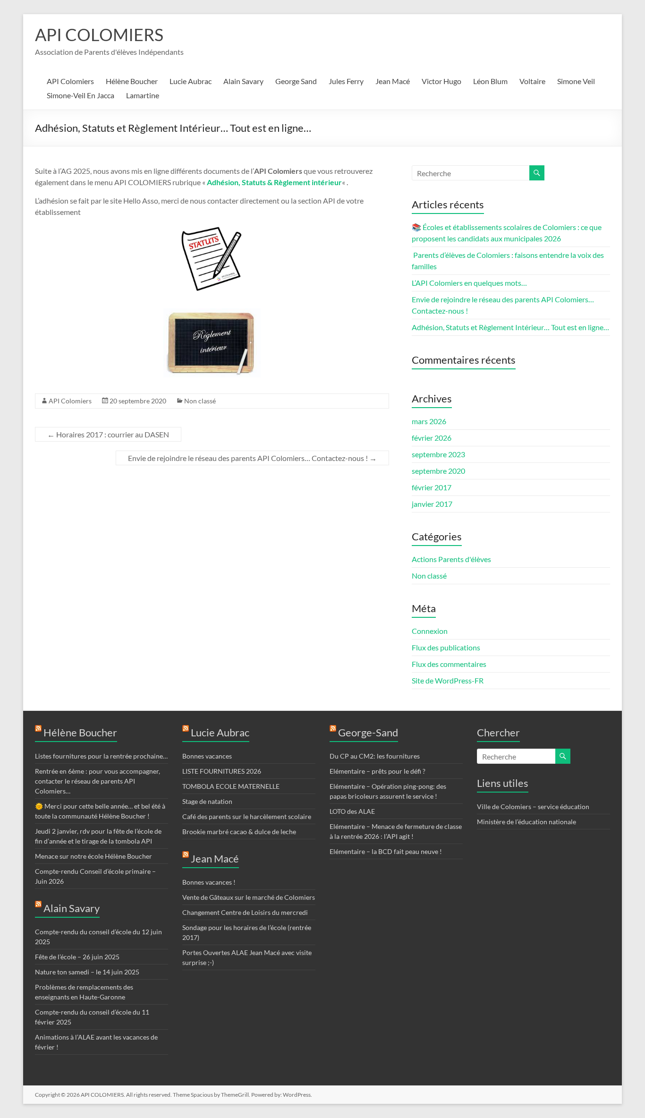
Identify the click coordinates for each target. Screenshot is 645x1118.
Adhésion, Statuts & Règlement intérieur (274, 182)
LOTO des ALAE (352, 811)
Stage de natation (207, 801)
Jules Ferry (346, 81)
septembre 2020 (438, 470)
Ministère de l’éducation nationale (526, 822)
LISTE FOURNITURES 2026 (221, 771)
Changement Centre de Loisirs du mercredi (245, 912)
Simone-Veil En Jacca (80, 95)
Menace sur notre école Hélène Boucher (93, 856)
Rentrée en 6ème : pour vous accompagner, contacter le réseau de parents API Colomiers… (97, 781)
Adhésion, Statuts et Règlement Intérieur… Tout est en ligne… (510, 327)
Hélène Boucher (132, 81)
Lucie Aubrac (191, 81)
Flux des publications (446, 647)
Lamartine (142, 95)
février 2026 (431, 437)
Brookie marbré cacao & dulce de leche (239, 832)
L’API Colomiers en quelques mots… (469, 282)
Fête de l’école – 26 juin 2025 (77, 957)
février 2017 (431, 487)
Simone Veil (576, 81)
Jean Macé (392, 81)
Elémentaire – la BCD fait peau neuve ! (386, 851)
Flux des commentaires (449, 663)
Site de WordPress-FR (448, 680)
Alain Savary (243, 81)
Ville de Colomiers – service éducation (533, 806)
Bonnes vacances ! (209, 882)
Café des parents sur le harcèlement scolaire (246, 816)
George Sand (296, 81)
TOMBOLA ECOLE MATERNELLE (231, 786)
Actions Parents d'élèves (451, 559)
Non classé (200, 401)
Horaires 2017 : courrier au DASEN (108, 434)
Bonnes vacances (207, 756)
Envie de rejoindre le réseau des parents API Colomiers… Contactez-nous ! (252, 457)
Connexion (430, 630)
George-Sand (368, 732)
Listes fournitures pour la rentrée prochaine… (101, 756)
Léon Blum (490, 81)
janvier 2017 (432, 503)
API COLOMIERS (99, 34)
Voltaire (532, 81)
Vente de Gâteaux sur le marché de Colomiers (248, 897)
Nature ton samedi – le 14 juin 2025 (87, 972)
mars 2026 (429, 421)
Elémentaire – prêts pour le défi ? (377, 771)
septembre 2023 (438, 454)
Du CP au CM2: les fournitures (375, 756)
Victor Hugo (441, 81)
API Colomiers (70, 81)
